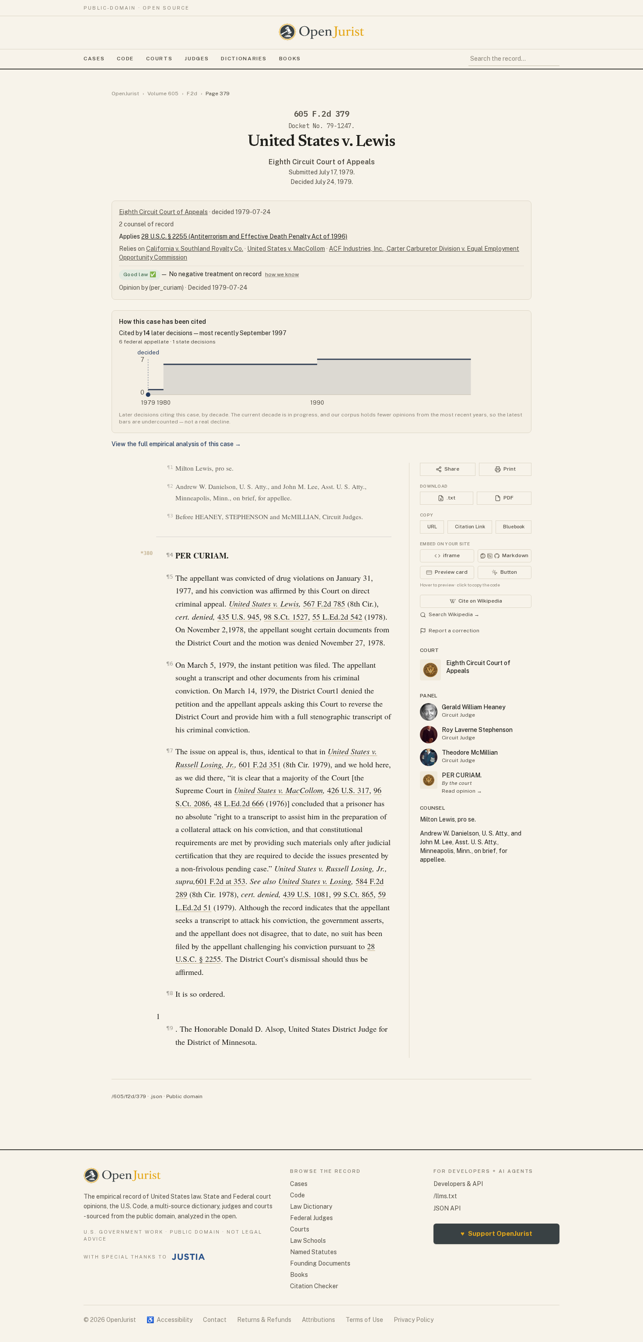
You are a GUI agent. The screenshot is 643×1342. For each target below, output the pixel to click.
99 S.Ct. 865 (353, 894)
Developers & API (458, 1183)
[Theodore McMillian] (428, 757)
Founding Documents (320, 1263)
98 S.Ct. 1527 (286, 616)
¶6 (169, 663)
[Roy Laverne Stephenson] (428, 734)
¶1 (170, 467)
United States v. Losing (314, 881)
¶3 (170, 516)
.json (156, 1096)
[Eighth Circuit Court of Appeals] (428, 780)
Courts (159, 58)
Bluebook (513, 526)
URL (432, 526)
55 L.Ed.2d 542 (337, 616)
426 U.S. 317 (348, 790)
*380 (146, 553)
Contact (215, 1319)
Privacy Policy (413, 1319)
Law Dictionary (311, 1206)
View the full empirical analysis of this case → (176, 443)
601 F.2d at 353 (220, 881)
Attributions (318, 1319)
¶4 (169, 554)
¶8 (169, 993)
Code (125, 58)
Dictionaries (243, 58)
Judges (197, 58)
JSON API (447, 1208)
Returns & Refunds (264, 1319)
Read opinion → (462, 791)
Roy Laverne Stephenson (477, 729)
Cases (94, 58)
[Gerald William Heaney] (428, 712)
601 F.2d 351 (260, 764)
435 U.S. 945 (238, 616)
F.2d (192, 93)
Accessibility (169, 1319)
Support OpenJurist (496, 1233)
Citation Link (470, 526)
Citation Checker (314, 1286)
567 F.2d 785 (324, 603)
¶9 (169, 1028)
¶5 (169, 576)
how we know (282, 274)
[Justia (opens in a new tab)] (188, 1256)
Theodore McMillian (470, 752)
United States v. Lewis (264, 603)
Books (290, 58)
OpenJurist (125, 93)
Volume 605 (162, 93)
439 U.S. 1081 (306, 894)
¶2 (170, 486)
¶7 (169, 750)
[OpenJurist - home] (321, 32)
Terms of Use (364, 1319)
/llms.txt (445, 1196)
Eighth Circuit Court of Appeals (322, 162)
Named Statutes (313, 1251)
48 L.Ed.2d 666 (239, 803)
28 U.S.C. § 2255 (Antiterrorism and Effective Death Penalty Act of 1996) (244, 236)
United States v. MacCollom (286, 248)
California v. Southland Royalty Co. (194, 248)
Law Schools (308, 1240)
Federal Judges (311, 1217)
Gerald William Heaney (474, 707)
